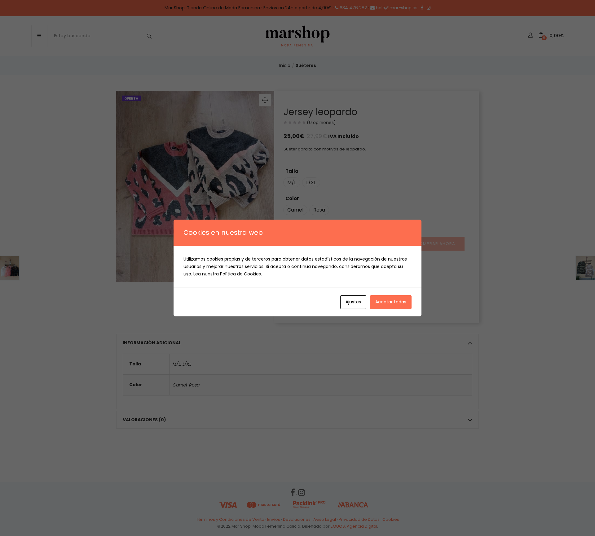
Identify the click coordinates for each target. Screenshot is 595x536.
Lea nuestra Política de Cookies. (227, 274)
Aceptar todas (390, 302)
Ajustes (353, 302)
